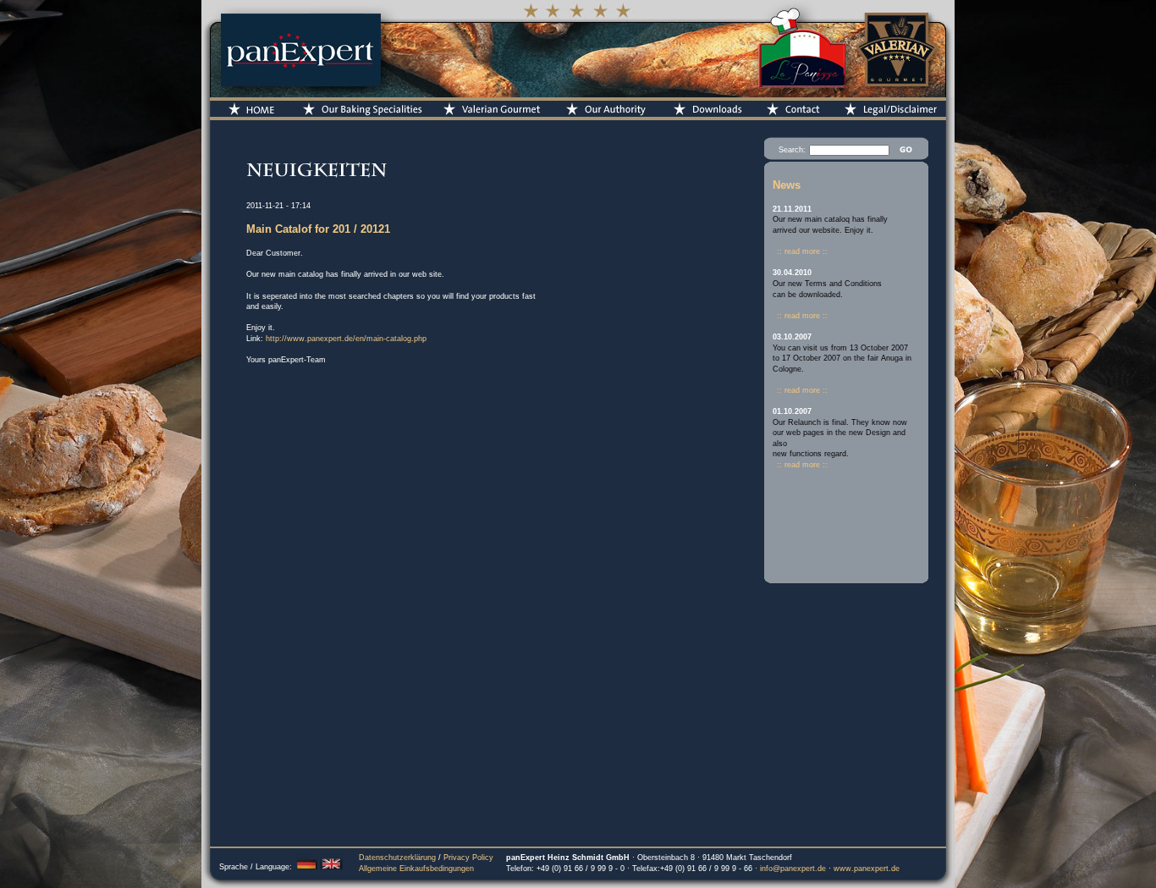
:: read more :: (802, 251)
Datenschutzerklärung (397, 857)
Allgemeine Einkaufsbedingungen (416, 868)
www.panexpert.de (867, 868)
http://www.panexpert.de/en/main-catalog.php (346, 338)
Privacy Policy (468, 857)
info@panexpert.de (793, 868)
